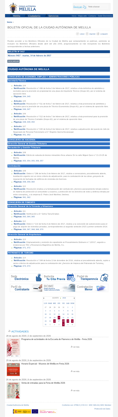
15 (68, 314)
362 (28, 197)
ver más (76, 347)
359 (28, 182)
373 (24, 266)
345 (28, 97)
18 (50, 317)
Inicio (74, 16)
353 (24, 161)
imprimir (93, 34)
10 (45, 314)
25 (50, 321)
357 (41, 161)
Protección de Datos (102, 409)
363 (24, 217)
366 (24, 229)
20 (59, 317)
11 (50, 314)
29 (68, 321)
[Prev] (44, 298)
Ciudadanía (33, 16)
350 (33, 122)
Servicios (53, 16)
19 (54, 317)
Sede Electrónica (105, 16)
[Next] (74, 298)
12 (54, 314)
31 (45, 324)
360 (33, 182)
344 (24, 97)
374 (28, 266)
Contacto (92, 16)
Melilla (16, 16)
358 (24, 182)
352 (28, 135)
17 (45, 317)
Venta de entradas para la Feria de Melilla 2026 (43, 383)
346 (24, 109)
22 (68, 317)
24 (45, 321)
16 (72, 314)
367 (28, 229)
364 (28, 217)
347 (28, 109)
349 (28, 122)
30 (72, 321)
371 (24, 248)
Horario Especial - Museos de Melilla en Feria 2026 (45, 363)
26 (54, 321)
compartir (104, 34)
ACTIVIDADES (20, 331)
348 (24, 122)
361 (24, 197)
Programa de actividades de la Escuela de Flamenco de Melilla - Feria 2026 (56, 339)
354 (28, 161)
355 (33, 161)
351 (24, 135)
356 (37, 161)
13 (59, 314)
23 (72, 317)
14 (63, 314)
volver (82, 34)
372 (28, 248)
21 (63, 317)
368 (33, 229)
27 (59, 321)
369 (37, 229)
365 (33, 217)
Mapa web (82, 16)
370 (41, 229)
